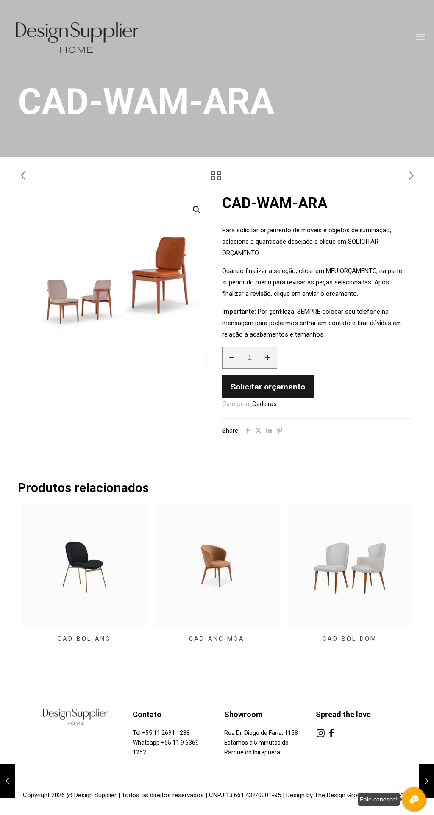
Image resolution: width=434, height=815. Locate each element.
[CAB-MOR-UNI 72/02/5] (7, 781)
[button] (197, 209)
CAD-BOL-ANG (84, 638)
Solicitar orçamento (268, 387)
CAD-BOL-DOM (350, 638)
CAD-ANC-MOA (217, 638)
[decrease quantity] (231, 358)
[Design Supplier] (84, 37)
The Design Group (339, 795)
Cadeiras (264, 404)
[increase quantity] (267, 358)
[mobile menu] (420, 37)
